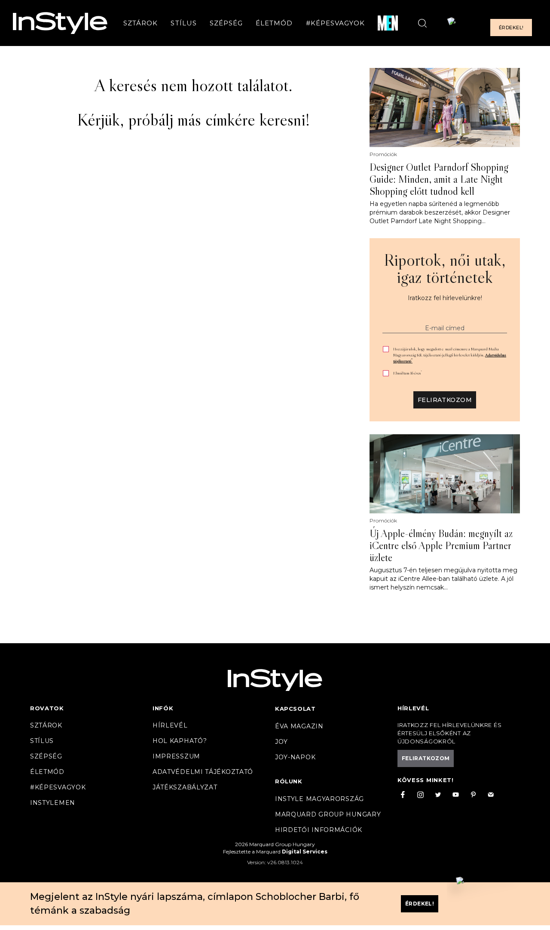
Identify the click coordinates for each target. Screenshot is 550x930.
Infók (163, 708)
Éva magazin (299, 726)
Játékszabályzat (185, 787)
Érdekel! (511, 28)
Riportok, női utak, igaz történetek (445, 268)
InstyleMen (52, 803)
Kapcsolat (295, 708)
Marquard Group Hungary (328, 814)
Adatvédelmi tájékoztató (203, 772)
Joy (281, 742)
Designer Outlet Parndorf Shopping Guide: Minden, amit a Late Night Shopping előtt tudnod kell (439, 179)
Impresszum (176, 756)
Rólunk (288, 781)
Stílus (183, 23)
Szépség (226, 23)
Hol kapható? (180, 741)
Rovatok (47, 708)
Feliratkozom (445, 400)
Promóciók (383, 154)
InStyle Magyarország (319, 799)
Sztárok (140, 23)
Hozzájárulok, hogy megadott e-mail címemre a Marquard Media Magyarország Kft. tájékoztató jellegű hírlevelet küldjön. (449, 355)
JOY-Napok (295, 757)
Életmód (274, 23)
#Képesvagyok (335, 23)
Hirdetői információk (318, 830)
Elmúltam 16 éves (407, 373)
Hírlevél (170, 725)
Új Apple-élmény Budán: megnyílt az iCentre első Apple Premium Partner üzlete (441, 546)
